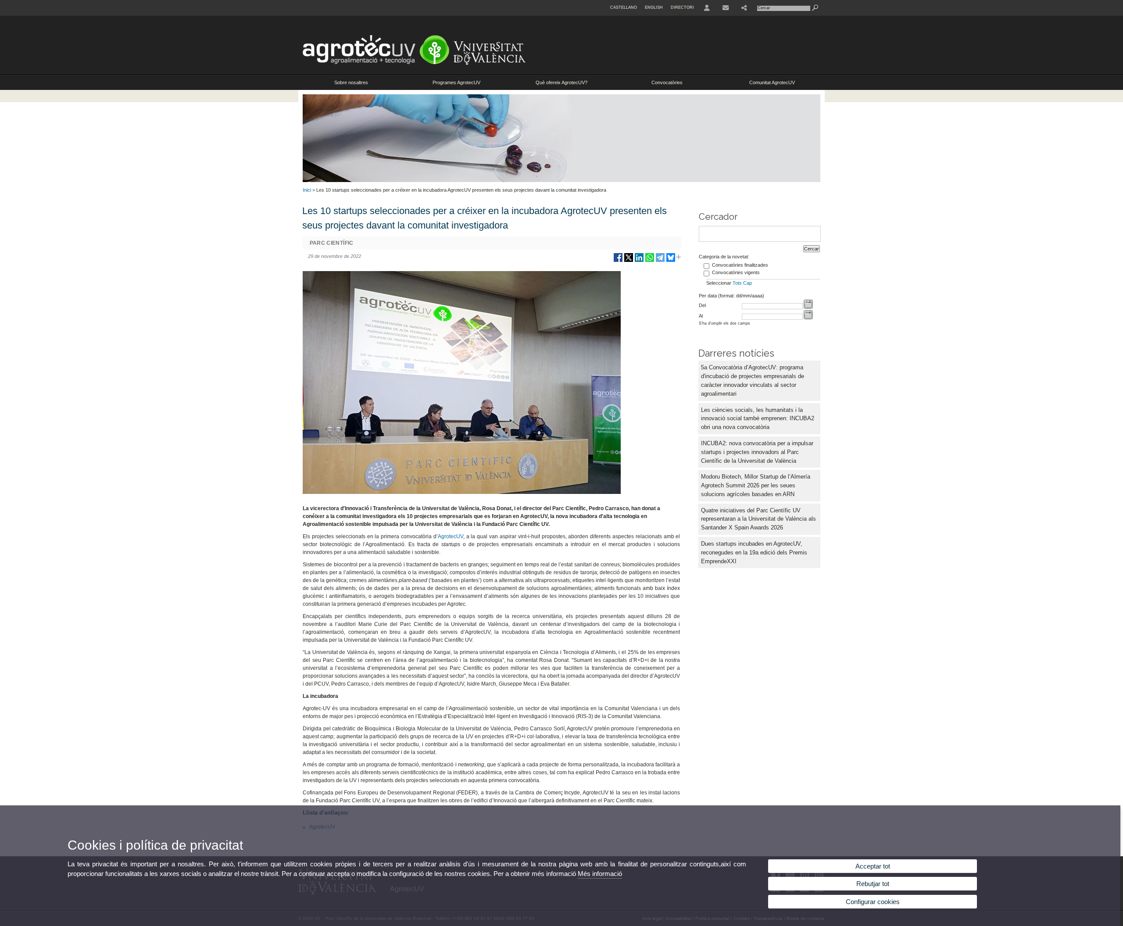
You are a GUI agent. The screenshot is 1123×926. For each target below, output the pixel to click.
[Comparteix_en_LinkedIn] (639, 260)
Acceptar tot (872, 866)
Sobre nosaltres (351, 82)
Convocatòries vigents (736, 272)
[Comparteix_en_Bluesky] (670, 260)
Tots (737, 283)
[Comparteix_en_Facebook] (618, 260)
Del (702, 305)
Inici (307, 190)
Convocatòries (667, 82)
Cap (747, 283)
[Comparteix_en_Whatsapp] (649, 260)
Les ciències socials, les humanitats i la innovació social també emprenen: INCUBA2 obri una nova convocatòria (757, 419)
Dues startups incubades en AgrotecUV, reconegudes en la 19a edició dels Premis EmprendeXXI (754, 552)
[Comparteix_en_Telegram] (660, 260)
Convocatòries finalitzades (740, 265)
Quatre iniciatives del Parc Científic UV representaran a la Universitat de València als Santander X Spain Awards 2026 (758, 519)
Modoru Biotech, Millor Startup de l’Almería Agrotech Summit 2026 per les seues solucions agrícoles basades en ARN (755, 485)
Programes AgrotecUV (456, 82)
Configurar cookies (873, 901)
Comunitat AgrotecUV (772, 82)
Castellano (623, 7)
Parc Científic (332, 243)
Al (701, 315)
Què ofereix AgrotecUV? (561, 82)
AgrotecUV (450, 536)
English (654, 7)
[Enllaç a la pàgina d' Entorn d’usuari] (707, 8)
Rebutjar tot (872, 883)
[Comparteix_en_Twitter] (628, 260)
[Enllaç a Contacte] (725, 8)
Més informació (600, 873)
